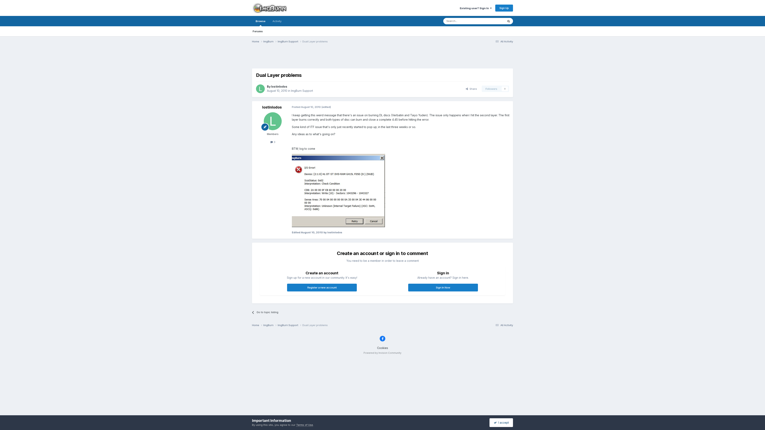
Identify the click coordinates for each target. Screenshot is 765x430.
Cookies (382, 348)
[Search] (508, 21)
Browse (260, 21)
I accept (503, 422)
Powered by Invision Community (382, 352)
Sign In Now (443, 287)
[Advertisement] (382, 58)
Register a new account (322, 287)
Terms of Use (304, 424)
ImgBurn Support (302, 90)
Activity (277, 21)
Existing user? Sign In (475, 8)
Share (472, 88)
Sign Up (504, 8)
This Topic (492, 21)
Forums (258, 31)
